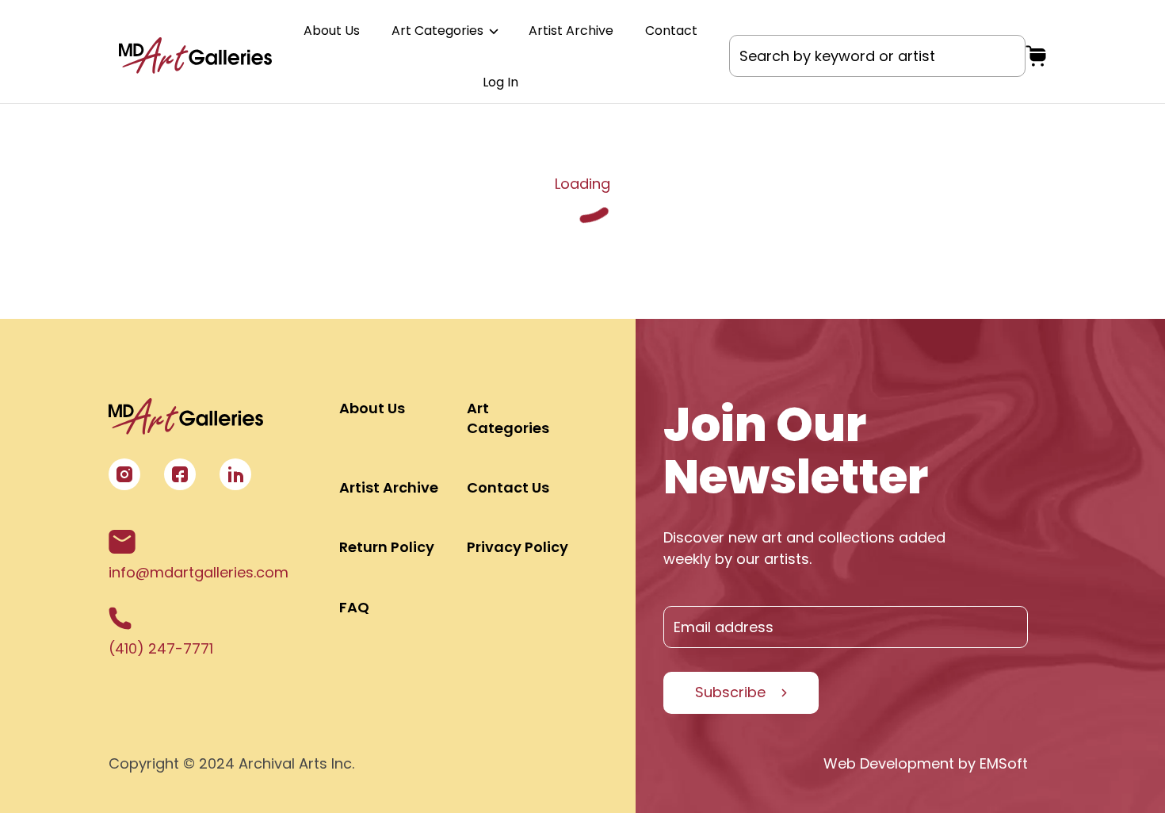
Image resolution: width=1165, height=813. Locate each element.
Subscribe (730, 692)
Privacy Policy (517, 547)
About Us (332, 30)
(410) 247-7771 (161, 648)
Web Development (888, 763)
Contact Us (508, 487)
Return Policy (386, 547)
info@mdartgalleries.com (198, 572)
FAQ (354, 607)
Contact (671, 30)
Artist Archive (571, 30)
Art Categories (439, 30)
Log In (500, 82)
